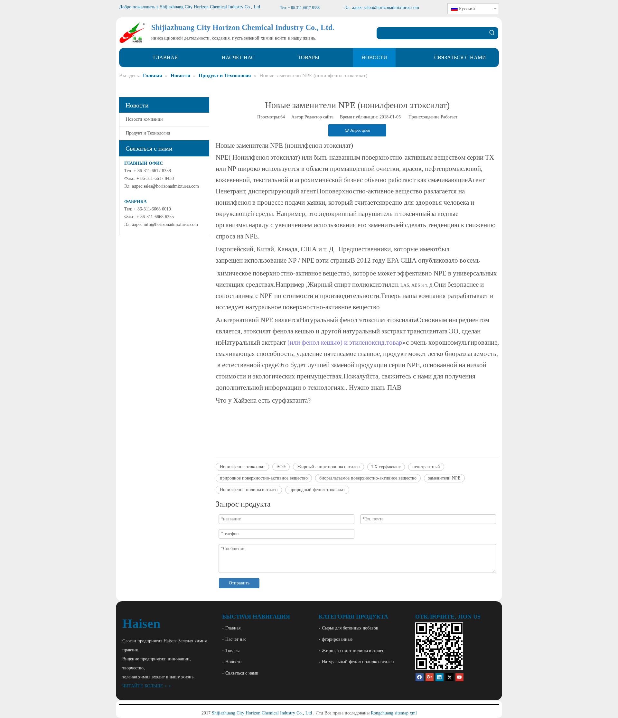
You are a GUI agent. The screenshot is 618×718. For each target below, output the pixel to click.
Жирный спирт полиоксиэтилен (328, 466)
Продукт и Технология (148, 133)
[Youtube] (459, 677)
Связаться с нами (241, 673)
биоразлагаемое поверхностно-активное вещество (368, 478)
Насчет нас (235, 639)
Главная (232, 628)
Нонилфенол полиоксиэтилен (249, 489)
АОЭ (281, 466)
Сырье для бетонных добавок (350, 628)
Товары (232, 650)
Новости (233, 661)
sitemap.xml (406, 713)
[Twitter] (449, 677)
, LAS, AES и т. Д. (416, 285)
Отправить (239, 583)
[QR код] (439, 646)
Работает (449, 117)
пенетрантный (426, 466)
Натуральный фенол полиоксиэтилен (358, 661)
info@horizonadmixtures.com (171, 224)
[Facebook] (420, 677)
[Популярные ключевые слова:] (492, 33)
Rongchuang (382, 713)
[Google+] (430, 677)
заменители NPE (444, 478)
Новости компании (144, 119)
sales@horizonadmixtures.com (171, 186)
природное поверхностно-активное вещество (264, 478)
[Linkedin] (439, 677)
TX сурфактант (386, 466)
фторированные (337, 639)
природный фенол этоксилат (317, 489)
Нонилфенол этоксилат (242, 466)
